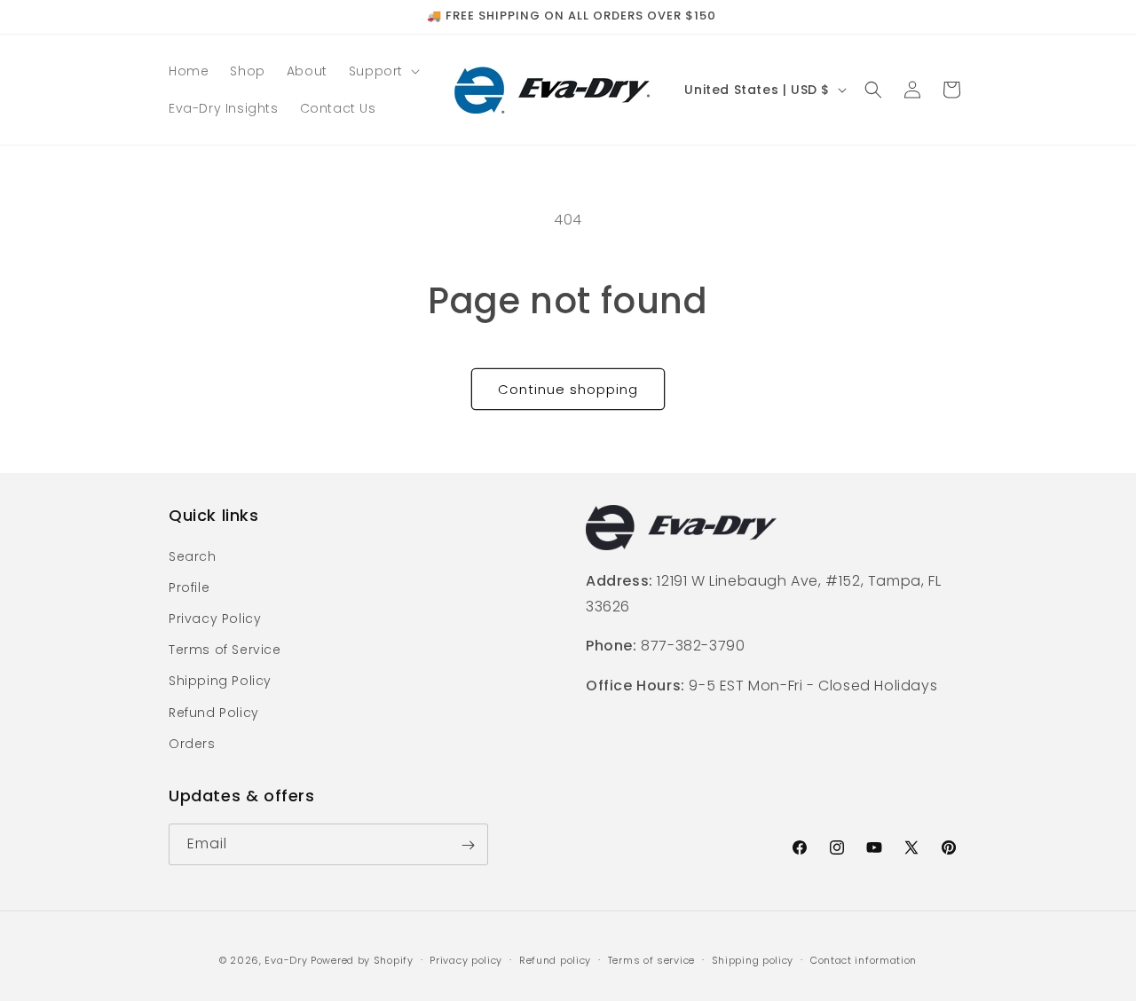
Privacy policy (466, 959)
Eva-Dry (285, 960)
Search (193, 555)
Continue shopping (568, 389)
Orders (192, 743)
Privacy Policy (215, 618)
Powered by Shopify (362, 960)
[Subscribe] (467, 845)
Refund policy (555, 959)
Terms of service (651, 959)
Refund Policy (214, 712)
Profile (189, 586)
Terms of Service (225, 649)
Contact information (863, 959)
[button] (382, 71)
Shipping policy (753, 959)
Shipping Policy (220, 681)
